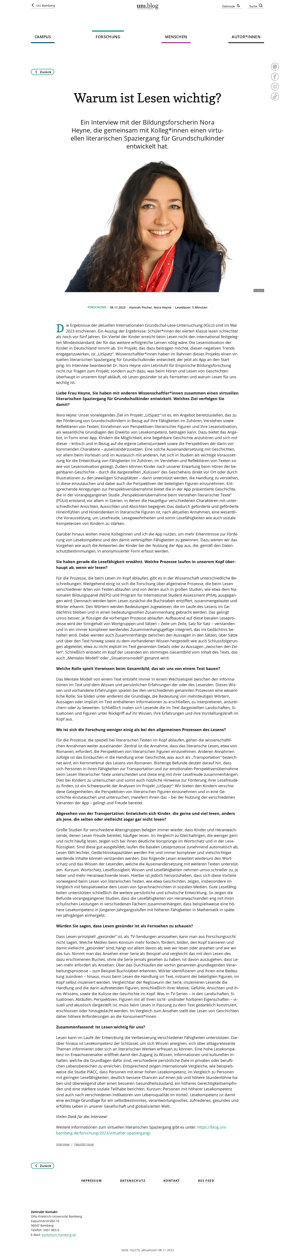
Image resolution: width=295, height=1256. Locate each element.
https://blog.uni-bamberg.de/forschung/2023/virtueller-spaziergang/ (141, 1130)
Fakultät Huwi (84, 1144)
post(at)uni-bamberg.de (59, 1235)
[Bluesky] (275, 89)
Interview (63, 1144)
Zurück (45, 72)
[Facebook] (275, 79)
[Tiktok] (275, 99)
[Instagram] (275, 69)
